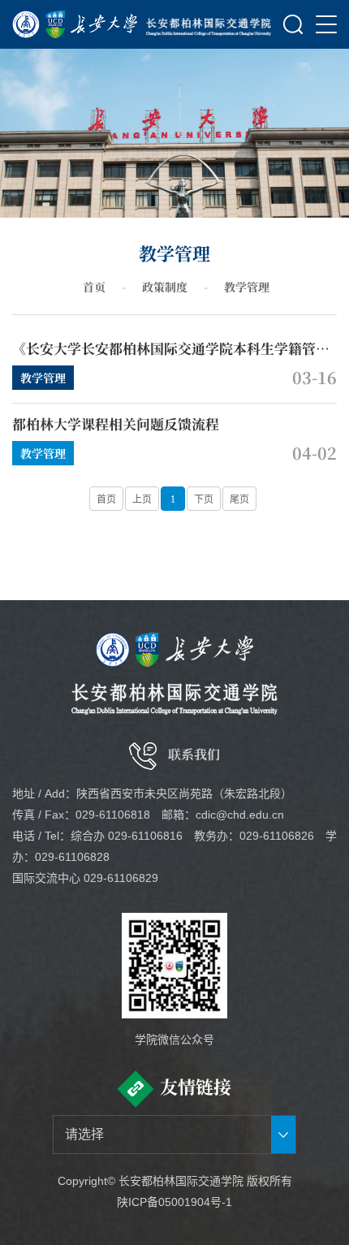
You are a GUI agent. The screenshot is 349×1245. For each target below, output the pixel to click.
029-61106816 (145, 835)
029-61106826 (276, 835)
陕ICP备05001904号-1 (174, 1201)
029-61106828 (72, 856)
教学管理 (246, 287)
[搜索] (293, 24)
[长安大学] (75, 24)
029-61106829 (121, 877)
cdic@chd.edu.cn (240, 814)
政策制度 (164, 287)
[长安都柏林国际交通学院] (209, 24)
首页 (94, 287)
